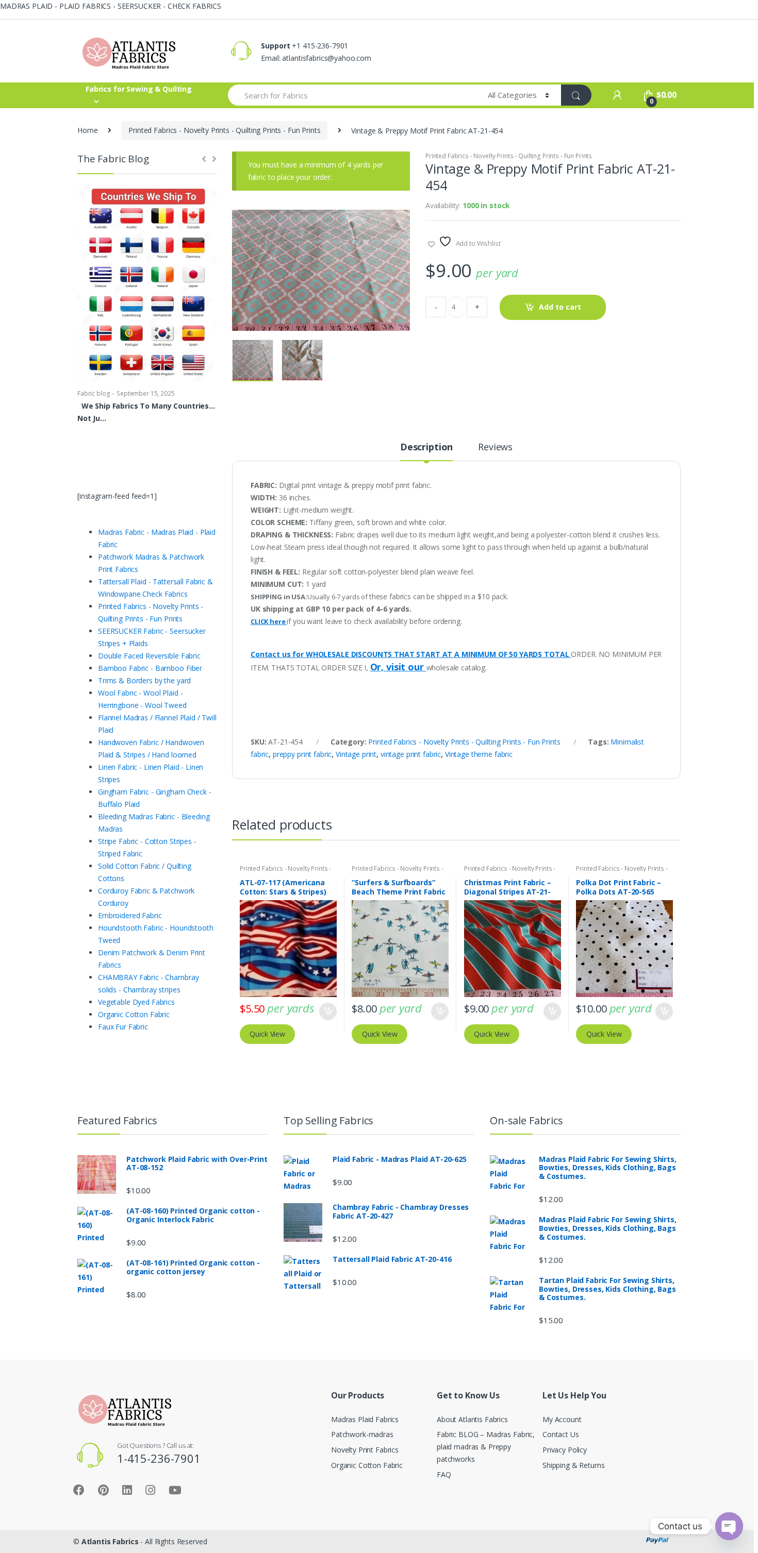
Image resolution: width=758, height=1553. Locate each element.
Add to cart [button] (327, 1011)
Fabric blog (93, 393)
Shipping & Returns (573, 1465)
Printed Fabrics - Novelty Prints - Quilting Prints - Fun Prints (224, 130)
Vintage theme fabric (479, 754)
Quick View (267, 1034)
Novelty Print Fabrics (365, 1450)
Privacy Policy (564, 1450)
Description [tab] (426, 447)
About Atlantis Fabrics (472, 1419)
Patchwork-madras (362, 1434)
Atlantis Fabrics (110, 1541)
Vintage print (356, 754)
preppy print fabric (302, 754)
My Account (562, 1419)
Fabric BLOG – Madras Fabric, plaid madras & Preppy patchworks (486, 1446)
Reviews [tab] (495, 447)
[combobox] (352, 95)
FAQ (444, 1474)
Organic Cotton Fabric (367, 1465)
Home (87, 130)
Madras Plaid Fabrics (365, 1419)
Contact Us (560, 1434)
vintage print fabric (411, 754)
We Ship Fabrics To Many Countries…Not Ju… (146, 412)
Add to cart (560, 307)
